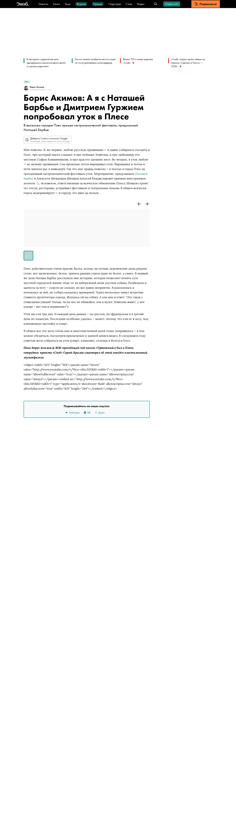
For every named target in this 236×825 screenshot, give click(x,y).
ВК (89, 412)
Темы (67, 4)
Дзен (102, 412)
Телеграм (74, 412)
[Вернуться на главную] (22, 4)
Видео (140, 4)
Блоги (56, 4)
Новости (43, 4)
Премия (97, 4)
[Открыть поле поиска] (155, 4)
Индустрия (114, 4)
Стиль (129, 4)
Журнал (81, 4)
